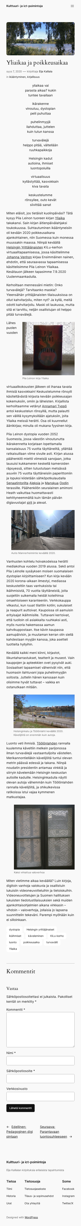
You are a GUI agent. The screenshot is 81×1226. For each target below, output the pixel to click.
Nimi (11, 1053)
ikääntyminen (17, 76)
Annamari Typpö (54, 406)
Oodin (64, 483)
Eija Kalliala (45, 71)
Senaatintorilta (17, 483)
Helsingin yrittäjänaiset (40, 929)
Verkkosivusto (17, 1089)
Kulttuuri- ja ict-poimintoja (24, 6)
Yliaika (60, 218)
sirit (29, 502)
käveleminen (36, 935)
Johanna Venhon (19, 257)
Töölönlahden (47, 743)
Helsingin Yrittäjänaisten (24, 247)
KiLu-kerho (57, 935)
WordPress (31, 1217)
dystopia (14, 929)
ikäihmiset (15, 935)
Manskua (52, 483)
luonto (13, 942)
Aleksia (34, 483)
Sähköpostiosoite (20, 1071)
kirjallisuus (33, 76)
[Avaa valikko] (72, 6)
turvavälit (52, 942)
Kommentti (15, 1009)
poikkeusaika (31, 942)
